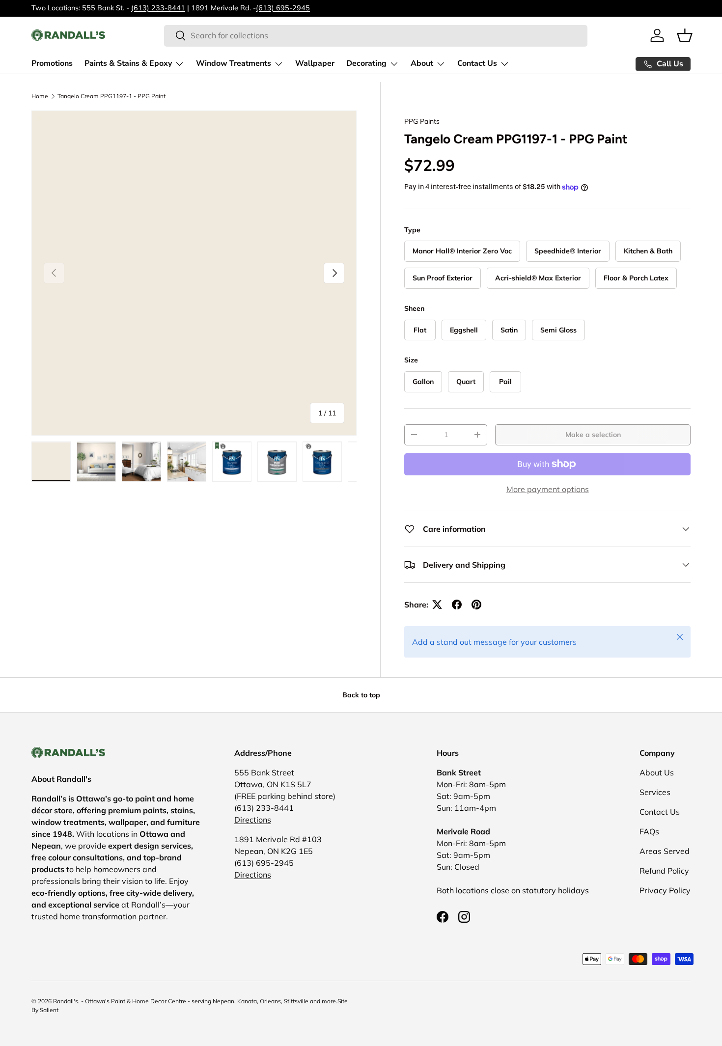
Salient (49, 1010)
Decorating (366, 63)
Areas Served (664, 851)
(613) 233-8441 (158, 7)
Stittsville (296, 1001)
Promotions (52, 63)
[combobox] (375, 35)
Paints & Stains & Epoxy (128, 63)
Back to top (361, 694)
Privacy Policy (665, 890)
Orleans (270, 1001)
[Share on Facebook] (457, 604)
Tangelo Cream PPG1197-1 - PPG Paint (111, 96)
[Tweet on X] (437, 604)
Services (654, 792)
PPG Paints (422, 121)
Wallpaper (314, 63)
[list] (194, 273)
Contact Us (477, 63)
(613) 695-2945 (283, 7)
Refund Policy (664, 871)
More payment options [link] (547, 489)
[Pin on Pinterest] (476, 604)
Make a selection (593, 434)
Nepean (223, 1001)
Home (39, 96)
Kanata (247, 1001)
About (422, 63)
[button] (684, 35)
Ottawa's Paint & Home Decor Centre (135, 1001)
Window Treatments (233, 63)
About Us (656, 772)
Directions (252, 820)
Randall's (65, 1001)
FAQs (649, 831)
